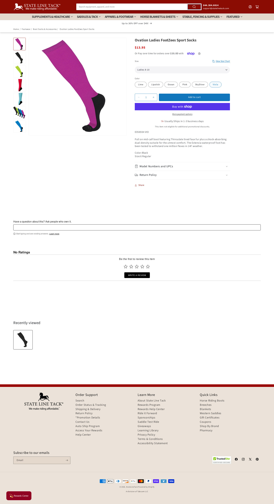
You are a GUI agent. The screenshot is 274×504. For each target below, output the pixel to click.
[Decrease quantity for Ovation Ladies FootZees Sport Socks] (138, 97)
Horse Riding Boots (212, 401)
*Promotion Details (87, 418)
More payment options (182, 114)
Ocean (171, 84)
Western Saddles (210, 413)
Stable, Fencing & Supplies (200, 17)
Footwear (26, 29)
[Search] (194, 7)
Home (16, 29)
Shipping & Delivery (87, 409)
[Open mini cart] (257, 6)
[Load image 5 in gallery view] (19, 99)
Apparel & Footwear (119, 17)
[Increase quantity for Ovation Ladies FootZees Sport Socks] (153, 97)
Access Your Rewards (88, 430)
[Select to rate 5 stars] (147, 266)
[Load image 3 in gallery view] (19, 71)
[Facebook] (236, 460)
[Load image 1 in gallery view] (19, 44)
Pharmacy (206, 430)
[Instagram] (243, 460)
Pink (185, 84)
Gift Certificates (209, 418)
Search (79, 401)
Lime (140, 84)
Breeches (206, 405)
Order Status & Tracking (90, 405)
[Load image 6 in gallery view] (19, 112)
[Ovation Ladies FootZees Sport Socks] (23, 340)
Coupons (205, 422)
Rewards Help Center (151, 409)
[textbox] (137, 227)
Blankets (205, 409)
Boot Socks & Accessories (45, 29)
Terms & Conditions (150, 439)
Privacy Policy (146, 435)
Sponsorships (146, 418)
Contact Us (82, 422)
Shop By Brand (209, 426)
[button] (182, 166)
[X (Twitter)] (250, 460)
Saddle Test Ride (148, 422)
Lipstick (155, 84)
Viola (215, 84)
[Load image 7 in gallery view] (19, 126)
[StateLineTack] (37, 7)
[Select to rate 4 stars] (142, 266)
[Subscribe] (66, 460)
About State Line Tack (152, 401)
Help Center (83, 435)
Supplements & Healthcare (51, 17)
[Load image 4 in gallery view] (19, 85)
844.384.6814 (211, 5)
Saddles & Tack (87, 17)
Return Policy (84, 413)
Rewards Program (149, 405)
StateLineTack (132, 487)
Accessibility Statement (153, 443)
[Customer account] (250, 6)
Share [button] (141, 185)
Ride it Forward (147, 413)
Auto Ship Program (87, 426)
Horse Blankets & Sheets (157, 17)
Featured (233, 17)
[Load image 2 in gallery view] (19, 58)
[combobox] (139, 6)
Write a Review (137, 275)
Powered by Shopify (146, 487)
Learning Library (148, 430)
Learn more (54, 233)
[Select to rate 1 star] (125, 266)
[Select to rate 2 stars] (131, 266)
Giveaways (144, 426)
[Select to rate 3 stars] (136, 266)
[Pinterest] (257, 460)
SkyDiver (200, 84)
